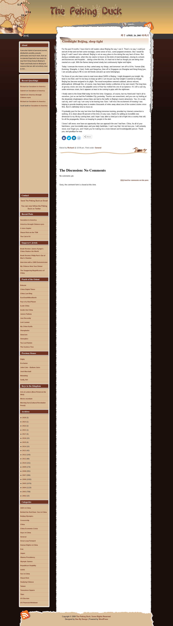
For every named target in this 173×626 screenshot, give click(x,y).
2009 (24, 467)
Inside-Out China (26, 310)
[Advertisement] (92, 31)
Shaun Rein (24, 578)
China (22, 524)
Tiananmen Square (27, 590)
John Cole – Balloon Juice (30, 367)
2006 (24, 479)
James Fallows (26, 314)
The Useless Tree (27, 347)
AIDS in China (25, 508)
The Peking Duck (83, 616)
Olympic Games (26, 561)
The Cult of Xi (25, 236)
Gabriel (23, 91)
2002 (24, 496)
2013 (24, 450)
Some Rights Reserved (101, 616)
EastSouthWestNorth (28, 297)
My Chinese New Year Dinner (31, 266)
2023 (24, 422)
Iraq (21, 549)
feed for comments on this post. (135, 180)
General (98, 148)
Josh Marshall (25, 371)
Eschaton (24, 363)
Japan (22, 553)
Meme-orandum (26, 399)
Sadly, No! (24, 380)
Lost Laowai (24, 322)
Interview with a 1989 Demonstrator (34, 262)
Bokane (23, 285)
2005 (24, 483)
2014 (24, 446)
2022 (24, 426)
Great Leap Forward (28, 541)
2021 (24, 430)
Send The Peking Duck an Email (34, 201)
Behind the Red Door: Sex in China (33, 512)
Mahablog (24, 376)
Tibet (22, 594)
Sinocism (23, 335)
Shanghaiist (24, 330)
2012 (24, 455)
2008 (24, 471)
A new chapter (25, 228)
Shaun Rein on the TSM (29, 232)
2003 (24, 491)
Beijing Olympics (26, 516)
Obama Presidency (27, 557)
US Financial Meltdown (29, 602)
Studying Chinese (27, 582)
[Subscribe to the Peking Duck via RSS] (148, 26)
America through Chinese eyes (32, 224)
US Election (24, 598)
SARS (22, 570)
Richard (70, 148)
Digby (22, 359)
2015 (24, 442)
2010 (24, 463)
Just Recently (25, 318)
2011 (24, 459)
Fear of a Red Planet (28, 302)
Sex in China (25, 574)
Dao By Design (81, 619)
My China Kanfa (26, 326)
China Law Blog (26, 293)
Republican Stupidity (28, 565)
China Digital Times (27, 289)
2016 (24, 438)
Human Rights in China (29, 545)
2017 (24, 434)
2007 (24, 475)
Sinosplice (24, 339)
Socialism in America (37, 86)
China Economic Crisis (29, 528)
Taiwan (23, 586)
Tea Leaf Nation (26, 343)
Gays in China (25, 532)
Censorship (24, 520)
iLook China (24, 306)
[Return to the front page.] (86, 9)
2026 (24, 417)
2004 (24, 487)
